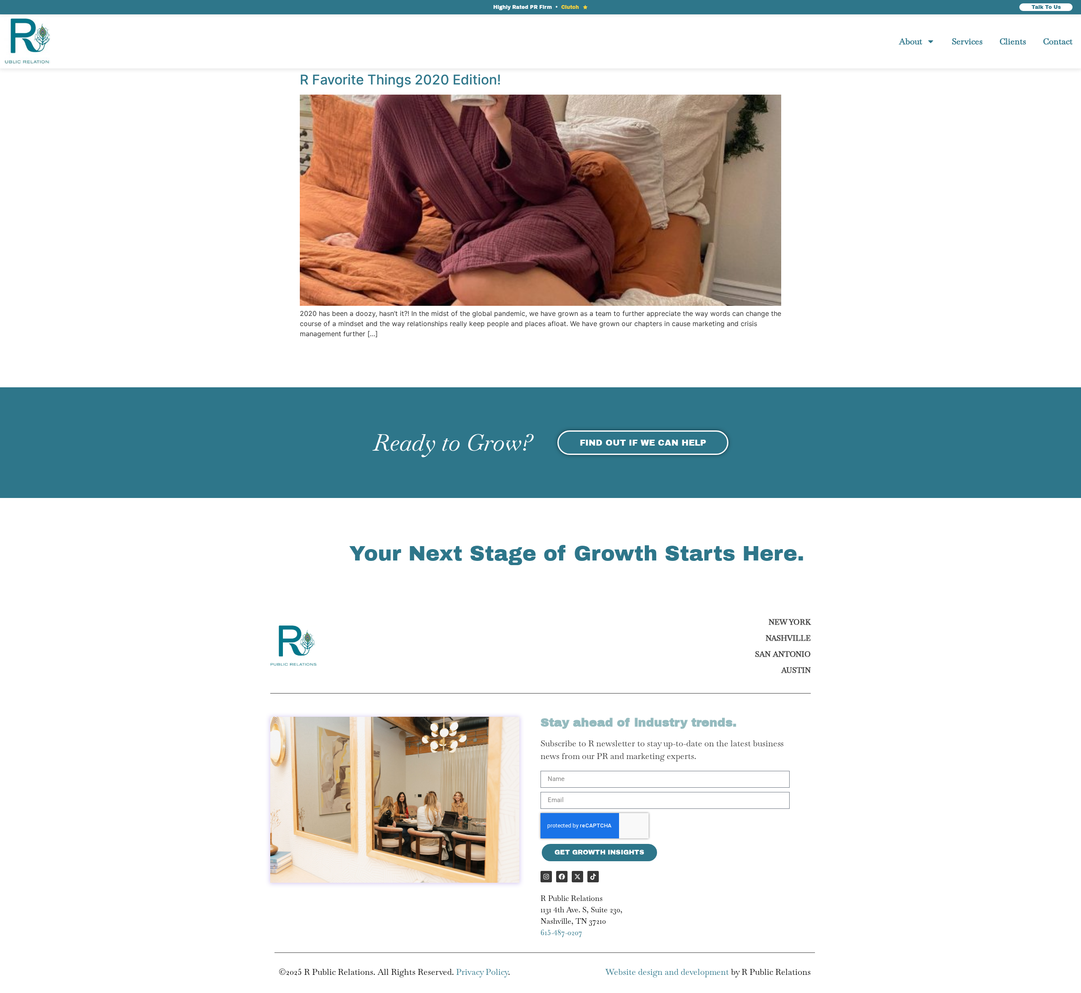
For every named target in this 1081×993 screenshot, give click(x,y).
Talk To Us (1046, 7)
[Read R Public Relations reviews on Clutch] (585, 7)
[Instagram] (546, 876)
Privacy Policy (482, 971)
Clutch (570, 7)
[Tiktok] (593, 876)
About (910, 41)
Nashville (788, 638)
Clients (1013, 41)
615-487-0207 (561, 932)
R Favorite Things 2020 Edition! (400, 79)
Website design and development (667, 971)
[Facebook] (562, 876)
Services (967, 41)
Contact (1058, 41)
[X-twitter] (577, 876)
